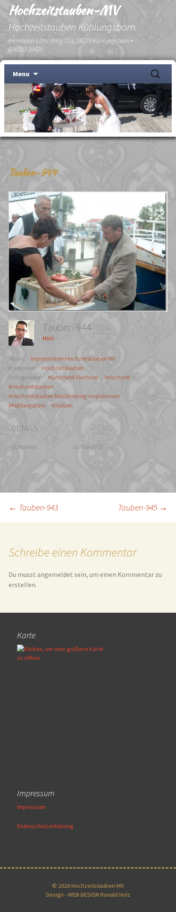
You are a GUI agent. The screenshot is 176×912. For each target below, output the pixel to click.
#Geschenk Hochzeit (73, 377)
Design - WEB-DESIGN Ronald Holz (88, 894)
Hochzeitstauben (63, 368)
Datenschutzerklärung (45, 826)
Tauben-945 (142, 507)
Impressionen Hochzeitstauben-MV (73, 358)
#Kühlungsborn (27, 405)
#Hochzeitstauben (31, 386)
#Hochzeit (117, 377)
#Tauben (62, 405)
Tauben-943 (33, 507)
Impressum (31, 807)
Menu (21, 73)
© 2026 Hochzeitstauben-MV (88, 885)
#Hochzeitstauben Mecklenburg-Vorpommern (64, 396)
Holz (48, 338)
